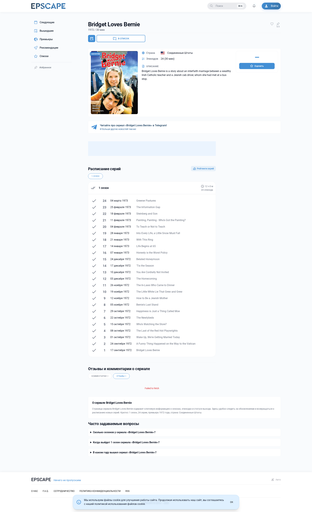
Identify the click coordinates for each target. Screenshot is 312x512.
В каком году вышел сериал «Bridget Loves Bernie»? (124, 452)
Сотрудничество (64, 491)
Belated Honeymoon (148, 259)
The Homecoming (146, 278)
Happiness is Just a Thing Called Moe (158, 311)
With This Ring (144, 239)
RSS (127, 491)
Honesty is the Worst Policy (152, 252)
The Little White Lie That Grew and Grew (159, 291)
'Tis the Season (145, 265)
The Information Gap (148, 207)
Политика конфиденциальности (100, 491)
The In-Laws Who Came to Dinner (155, 285)
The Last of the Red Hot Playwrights (157, 330)
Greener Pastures (146, 200)
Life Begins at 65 (146, 246)
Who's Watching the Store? (151, 324)
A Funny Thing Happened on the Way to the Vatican (165, 343)
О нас (34, 491)
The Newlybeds (145, 317)
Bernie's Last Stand (147, 304)
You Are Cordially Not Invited (152, 272)
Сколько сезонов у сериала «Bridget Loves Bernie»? (124, 432)
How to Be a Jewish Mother (152, 298)
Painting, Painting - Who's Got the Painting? (161, 220)
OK (231, 502)
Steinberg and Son (146, 213)
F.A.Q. (46, 491)
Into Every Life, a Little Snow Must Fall (158, 233)
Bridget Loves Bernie (148, 350)
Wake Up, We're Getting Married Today (158, 337)
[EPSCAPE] (48, 6)
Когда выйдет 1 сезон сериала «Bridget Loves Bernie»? (126, 442)
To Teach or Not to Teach (150, 226)
